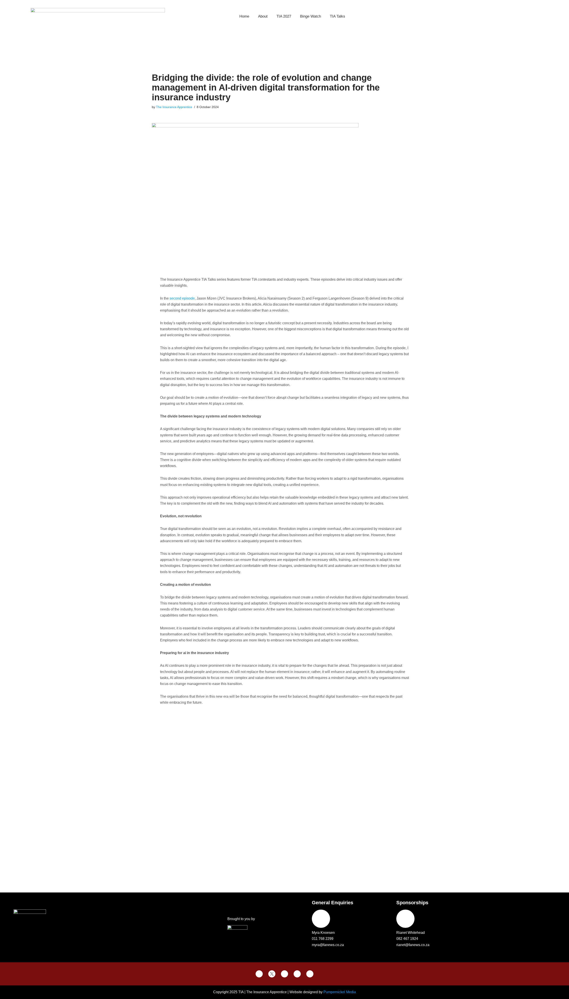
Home (244, 16)
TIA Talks (337, 16)
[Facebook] (259, 973)
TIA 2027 (283, 16)
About (263, 16)
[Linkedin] (309, 973)
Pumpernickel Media (339, 992)
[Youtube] (284, 973)
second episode (182, 298)
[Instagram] (297, 973)
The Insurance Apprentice (174, 107)
